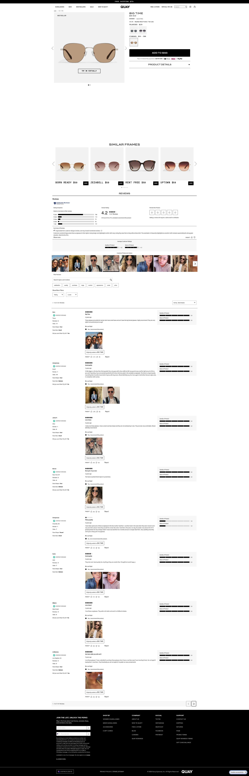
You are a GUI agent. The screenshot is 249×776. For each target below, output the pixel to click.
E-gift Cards (108, 731)
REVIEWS (124, 193)
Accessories (108, 727)
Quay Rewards (137, 738)
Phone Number (62, 730)
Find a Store (136, 727)
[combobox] (179, 6)
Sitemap (121, 771)
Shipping (179, 723)
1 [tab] (88, 85)
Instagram (160, 723)
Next (125, 48)
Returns (179, 727)
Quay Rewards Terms (184, 738)
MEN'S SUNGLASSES (110, 723)
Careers (135, 734)
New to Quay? (137, 723)
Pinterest (159, 734)
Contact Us (181, 719)
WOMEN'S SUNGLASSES (111, 719)
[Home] (125, 7)
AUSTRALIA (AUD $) (66, 771)
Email (58, 724)
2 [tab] (90, 85)
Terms (115, 771)
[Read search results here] (186, 7)
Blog (134, 731)
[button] (121, 187)
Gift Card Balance (183, 742)
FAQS (178, 731)
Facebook (159, 731)
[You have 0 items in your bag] (195, 7)
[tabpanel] (89, 47)
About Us (135, 719)
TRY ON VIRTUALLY (89, 71)
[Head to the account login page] (190, 7)
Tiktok (158, 719)
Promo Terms (181, 734)
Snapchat (159, 727)
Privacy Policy (106, 771)
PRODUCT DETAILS (159, 64)
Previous (52, 48)
